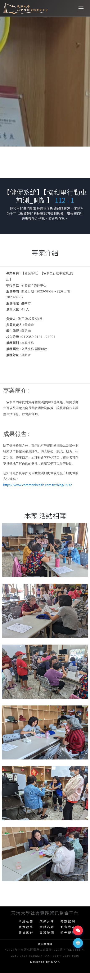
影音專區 (68, 927)
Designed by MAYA (45, 962)
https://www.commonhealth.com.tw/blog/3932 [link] (37, 485)
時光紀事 (68, 932)
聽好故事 (26, 927)
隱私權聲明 (45, 944)
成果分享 (47, 921)
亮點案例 (68, 921)
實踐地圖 (47, 932)
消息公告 (26, 921)
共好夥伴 (26, 932)
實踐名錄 (47, 927)
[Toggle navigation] (81, 8)
